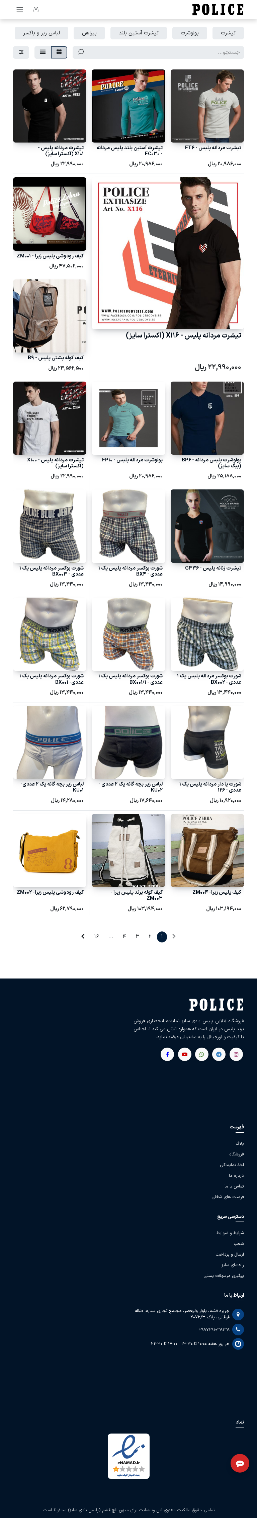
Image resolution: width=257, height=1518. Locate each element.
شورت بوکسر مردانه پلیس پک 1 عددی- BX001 (51, 679)
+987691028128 (214, 1329)
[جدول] (59, 52)
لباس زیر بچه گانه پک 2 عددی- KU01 (52, 787)
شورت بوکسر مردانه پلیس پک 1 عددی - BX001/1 (130, 679)
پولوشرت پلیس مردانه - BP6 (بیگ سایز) (211, 463)
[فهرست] (42, 52)
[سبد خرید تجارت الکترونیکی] (35, 9)
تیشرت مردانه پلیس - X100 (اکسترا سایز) (55, 463)
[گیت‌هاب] (184, 1054)
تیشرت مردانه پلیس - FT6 (213, 148)
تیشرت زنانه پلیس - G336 (213, 568)
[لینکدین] (167, 1054)
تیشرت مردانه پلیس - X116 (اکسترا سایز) (183, 336)
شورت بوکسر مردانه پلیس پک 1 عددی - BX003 (51, 571)
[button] (233, 133)
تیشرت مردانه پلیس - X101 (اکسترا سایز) (61, 151)
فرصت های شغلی (227, 1197)
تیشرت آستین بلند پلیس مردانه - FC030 (129, 151)
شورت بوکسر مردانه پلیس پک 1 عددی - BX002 (209, 679)
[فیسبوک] (219, 1054)
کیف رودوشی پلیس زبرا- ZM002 (50, 892)
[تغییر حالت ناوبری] (19, 9)
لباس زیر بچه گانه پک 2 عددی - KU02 (130, 787)
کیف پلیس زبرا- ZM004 (216, 892)
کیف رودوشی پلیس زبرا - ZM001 (50, 256)
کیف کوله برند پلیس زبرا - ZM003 (136, 895)
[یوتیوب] (201, 1054)
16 (96, 937)
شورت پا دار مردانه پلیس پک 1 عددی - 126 (210, 787)
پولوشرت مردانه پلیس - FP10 (132, 460)
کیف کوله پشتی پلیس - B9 (56, 358)
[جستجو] (81, 52)
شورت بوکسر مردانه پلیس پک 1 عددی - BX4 (130, 571)
